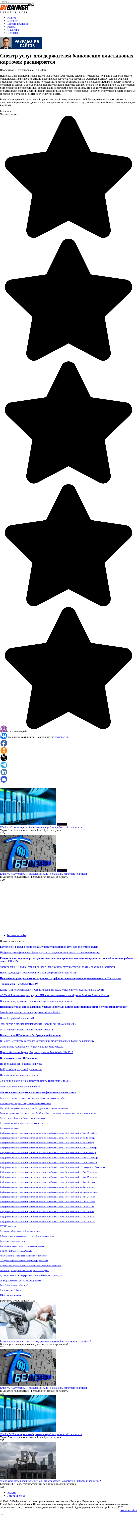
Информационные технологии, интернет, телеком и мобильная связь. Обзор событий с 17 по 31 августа (48, 1172)
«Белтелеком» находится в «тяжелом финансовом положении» (38, 1092)
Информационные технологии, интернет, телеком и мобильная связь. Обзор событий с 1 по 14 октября (48, 1152)
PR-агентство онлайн (10, 1295)
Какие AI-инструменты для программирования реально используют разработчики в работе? (52, 989)
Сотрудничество (16, 1495)
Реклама (11, 1492)
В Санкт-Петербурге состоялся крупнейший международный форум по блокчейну (47, 1040)
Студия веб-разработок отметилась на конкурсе (22, 1123)
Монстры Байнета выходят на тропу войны (20, 1280)
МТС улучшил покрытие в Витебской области (26, 1029)
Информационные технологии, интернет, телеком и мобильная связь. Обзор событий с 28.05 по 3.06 (47, 1211)
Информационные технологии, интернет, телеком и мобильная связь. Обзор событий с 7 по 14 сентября (48, 1162)
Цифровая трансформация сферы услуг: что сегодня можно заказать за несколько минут (50, 952)
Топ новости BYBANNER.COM (19, 984)
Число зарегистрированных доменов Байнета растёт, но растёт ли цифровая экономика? (50, 1480)
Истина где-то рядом (9, 1128)
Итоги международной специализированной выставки (25, 1103)
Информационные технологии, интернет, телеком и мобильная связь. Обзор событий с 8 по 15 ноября (47, 1138)
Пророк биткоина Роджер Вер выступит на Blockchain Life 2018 (36, 1052)
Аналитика (13, 29)
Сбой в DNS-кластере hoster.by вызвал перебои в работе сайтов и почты (41, 827)
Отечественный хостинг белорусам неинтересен (22, 1118)
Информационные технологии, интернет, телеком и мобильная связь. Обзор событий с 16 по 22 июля (47, 1182)
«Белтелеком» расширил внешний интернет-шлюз (23, 1255)
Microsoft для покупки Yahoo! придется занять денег (24, 1270)
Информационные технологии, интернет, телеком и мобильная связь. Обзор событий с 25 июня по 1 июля (49, 1192)
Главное (11, 17)
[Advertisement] (68, 764)
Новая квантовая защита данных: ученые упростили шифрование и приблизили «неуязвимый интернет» (64, 1006)
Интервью (12, 32)
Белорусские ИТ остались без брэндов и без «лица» (30, 1035)
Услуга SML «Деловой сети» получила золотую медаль (31, 1046)
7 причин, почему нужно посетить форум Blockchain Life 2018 (35, 1080)
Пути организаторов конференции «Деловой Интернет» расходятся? (32, 1275)
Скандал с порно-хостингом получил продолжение (24, 1260)
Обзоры (11, 26)
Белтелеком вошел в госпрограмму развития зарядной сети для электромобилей (49, 946)
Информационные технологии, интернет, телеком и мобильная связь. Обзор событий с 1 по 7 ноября (47, 1142)
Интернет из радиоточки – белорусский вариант (22, 1246)
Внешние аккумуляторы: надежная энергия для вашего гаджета (36, 1001)
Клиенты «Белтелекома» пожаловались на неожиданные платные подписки (43, 873)
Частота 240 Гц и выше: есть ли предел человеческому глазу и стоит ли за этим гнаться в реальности (57, 966)
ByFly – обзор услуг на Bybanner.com (21, 1069)
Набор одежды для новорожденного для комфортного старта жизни (38, 972)
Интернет (12, 20)
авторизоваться (59, 737)
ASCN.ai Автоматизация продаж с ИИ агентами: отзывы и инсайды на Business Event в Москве (54, 995)
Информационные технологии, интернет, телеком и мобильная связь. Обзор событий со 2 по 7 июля (47, 1187)
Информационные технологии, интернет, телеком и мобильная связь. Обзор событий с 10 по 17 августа (48, 1177)
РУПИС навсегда (8, 1226)
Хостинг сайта (128, 1510)
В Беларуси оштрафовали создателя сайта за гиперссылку (27, 1236)
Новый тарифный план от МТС (18, 1018)
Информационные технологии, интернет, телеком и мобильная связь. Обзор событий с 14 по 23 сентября (49, 1157)
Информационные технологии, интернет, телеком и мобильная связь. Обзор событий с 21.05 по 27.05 (47, 1216)
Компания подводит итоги (12, 1241)
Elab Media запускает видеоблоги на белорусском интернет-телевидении (34, 1108)
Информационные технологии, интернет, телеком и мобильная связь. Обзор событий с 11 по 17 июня (47, 1201)
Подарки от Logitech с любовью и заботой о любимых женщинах (30, 1265)
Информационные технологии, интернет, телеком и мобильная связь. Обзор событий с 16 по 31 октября (48, 1147)
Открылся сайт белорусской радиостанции (20, 1231)
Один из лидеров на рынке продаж (20, 1086)
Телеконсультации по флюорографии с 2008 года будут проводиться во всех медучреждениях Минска (48, 1113)
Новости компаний (18, 23)
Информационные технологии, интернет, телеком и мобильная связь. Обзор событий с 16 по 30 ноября (48, 1133)
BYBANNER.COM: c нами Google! (16, 1251)
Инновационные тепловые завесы (19, 1075)
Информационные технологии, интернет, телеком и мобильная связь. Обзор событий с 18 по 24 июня (47, 1196)
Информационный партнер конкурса (21, 1063)
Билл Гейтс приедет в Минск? (14, 1285)
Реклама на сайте (16, 935)
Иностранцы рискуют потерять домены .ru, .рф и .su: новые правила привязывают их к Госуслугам (60, 978)
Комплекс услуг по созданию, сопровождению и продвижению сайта (32, 1098)
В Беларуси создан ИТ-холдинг (18, 1058)
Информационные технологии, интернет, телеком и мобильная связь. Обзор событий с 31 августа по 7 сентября (52, 1167)
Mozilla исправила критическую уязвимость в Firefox (30, 1012)
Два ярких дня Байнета (10, 1290)
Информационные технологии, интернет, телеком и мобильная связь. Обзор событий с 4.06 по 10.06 (47, 1206)
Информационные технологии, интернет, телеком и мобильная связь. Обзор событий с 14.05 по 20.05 (47, 1221)
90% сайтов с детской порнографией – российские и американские (38, 1023)
